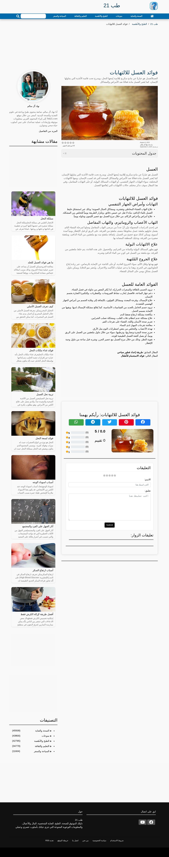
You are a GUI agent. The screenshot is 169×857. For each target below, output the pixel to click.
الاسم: (147, 479)
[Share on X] (109, 422)
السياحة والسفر (59, 16)
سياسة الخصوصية (99, 840)
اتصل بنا (75, 840)
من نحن (85, 840)
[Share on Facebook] (142, 422)
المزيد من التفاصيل (48, 131)
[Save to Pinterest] (126, 422)
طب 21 (154, 24)
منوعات (119, 16)
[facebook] (151, 822)
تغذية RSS (49, 840)
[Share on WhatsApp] (76, 422)
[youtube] (143, 822)
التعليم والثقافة (80, 16)
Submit (109, 525)
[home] (152, 16)
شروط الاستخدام (117, 840)
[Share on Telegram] (92, 422)
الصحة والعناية (136, 16)
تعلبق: (148, 490)
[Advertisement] (84, 45)
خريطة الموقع (63, 840)
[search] (18, 16)
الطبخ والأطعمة (101, 16)
